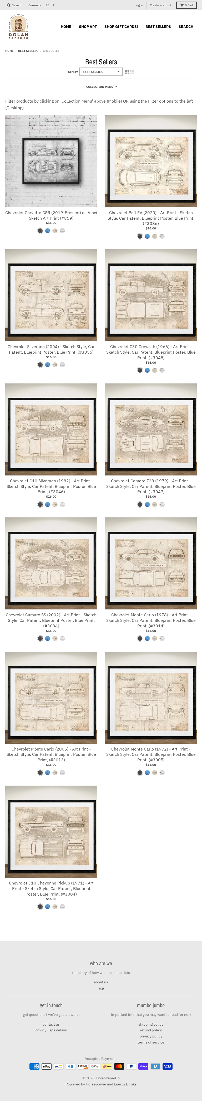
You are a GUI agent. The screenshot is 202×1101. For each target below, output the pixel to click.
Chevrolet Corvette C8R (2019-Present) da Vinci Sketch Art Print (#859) (51, 215)
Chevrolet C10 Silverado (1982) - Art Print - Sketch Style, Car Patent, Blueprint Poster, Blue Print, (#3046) (51, 486)
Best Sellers (28, 51)
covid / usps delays (51, 1030)
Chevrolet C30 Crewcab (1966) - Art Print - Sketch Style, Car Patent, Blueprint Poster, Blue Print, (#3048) (151, 352)
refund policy (151, 1030)
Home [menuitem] (66, 26)
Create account (160, 5)
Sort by (73, 72)
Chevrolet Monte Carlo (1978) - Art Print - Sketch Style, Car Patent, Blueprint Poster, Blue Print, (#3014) (151, 620)
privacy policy (151, 1036)
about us (101, 982)
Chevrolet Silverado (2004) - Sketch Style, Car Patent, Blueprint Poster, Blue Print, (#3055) (51, 349)
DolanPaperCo (108, 1078)
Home (9, 51)
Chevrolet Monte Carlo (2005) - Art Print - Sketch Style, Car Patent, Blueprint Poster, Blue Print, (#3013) (51, 754)
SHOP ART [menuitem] (88, 26)
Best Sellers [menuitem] (158, 26)
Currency (34, 5)
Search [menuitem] (186, 26)
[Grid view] (127, 71)
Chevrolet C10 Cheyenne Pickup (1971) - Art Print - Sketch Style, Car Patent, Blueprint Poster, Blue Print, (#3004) (51, 888)
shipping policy (150, 1024)
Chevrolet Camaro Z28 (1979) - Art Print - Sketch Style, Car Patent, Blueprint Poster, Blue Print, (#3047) (151, 486)
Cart (189, 5)
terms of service (151, 1042)
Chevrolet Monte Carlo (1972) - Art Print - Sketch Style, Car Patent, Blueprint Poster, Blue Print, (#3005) (151, 754)
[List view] (132, 71)
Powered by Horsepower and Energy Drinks (101, 1084)
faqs (101, 988)
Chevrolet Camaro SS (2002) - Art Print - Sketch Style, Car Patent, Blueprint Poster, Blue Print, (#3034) (51, 620)
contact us (51, 1024)
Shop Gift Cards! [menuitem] (121, 26)
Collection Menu (99, 87)
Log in (139, 5)
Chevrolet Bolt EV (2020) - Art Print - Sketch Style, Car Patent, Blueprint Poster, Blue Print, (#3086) (151, 218)
